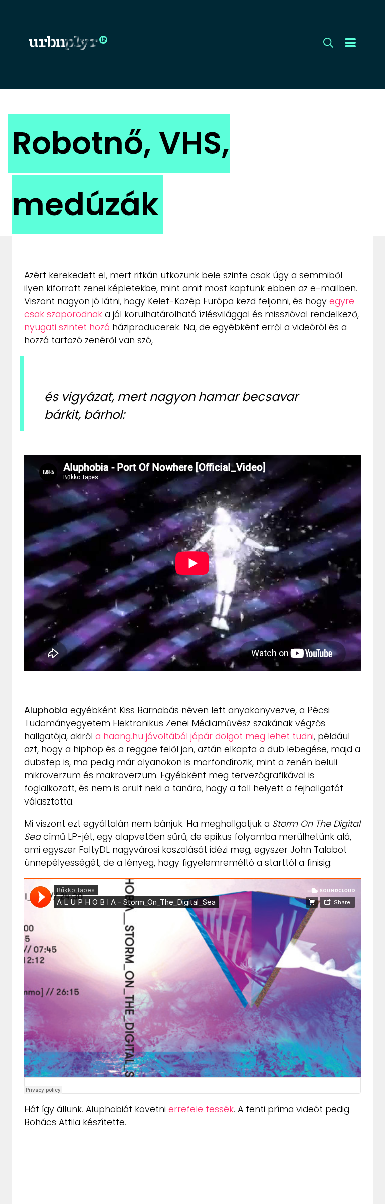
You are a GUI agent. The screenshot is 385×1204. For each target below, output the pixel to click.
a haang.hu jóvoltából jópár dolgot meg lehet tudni (204, 736)
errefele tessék (201, 1109)
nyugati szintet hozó (67, 327)
